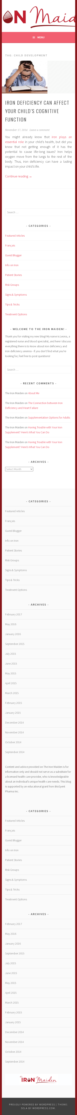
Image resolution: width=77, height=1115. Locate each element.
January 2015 (13, 713)
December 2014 (14, 722)
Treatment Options (16, 314)
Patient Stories (13, 275)
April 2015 (11, 683)
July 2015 (10, 654)
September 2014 (14, 752)
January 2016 (13, 634)
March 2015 (12, 693)
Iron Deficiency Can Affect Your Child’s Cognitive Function (37, 111)
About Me (33, 393)
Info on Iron (11, 265)
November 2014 (14, 732)
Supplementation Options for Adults (49, 417)
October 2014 (13, 742)
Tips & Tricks (12, 304)
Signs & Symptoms (16, 294)
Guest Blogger (13, 255)
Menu (41, 37)
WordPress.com (43, 1108)
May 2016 (10, 624)
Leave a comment (39, 130)
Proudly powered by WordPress (32, 1104)
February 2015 (13, 703)
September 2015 (14, 644)
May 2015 (10, 673)
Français (10, 245)
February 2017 (13, 614)
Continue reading (18, 176)
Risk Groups (12, 285)
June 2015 (11, 663)
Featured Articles (15, 235)
